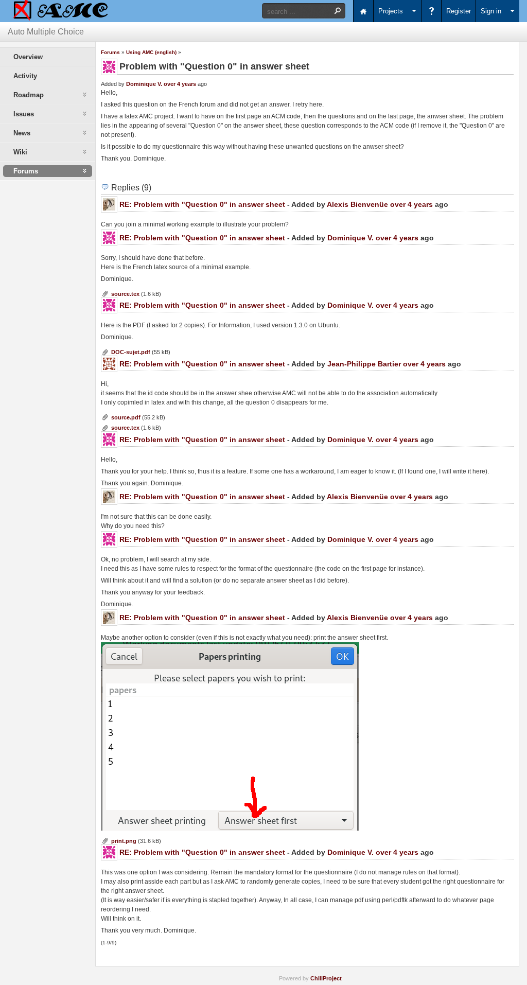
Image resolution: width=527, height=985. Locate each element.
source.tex (125, 294)
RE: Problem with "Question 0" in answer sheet (202, 204)
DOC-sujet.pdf (130, 352)
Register (458, 11)
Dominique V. (144, 84)
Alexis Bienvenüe (357, 204)
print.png (123, 841)
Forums (110, 52)
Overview (28, 57)
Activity (25, 76)
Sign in (491, 11)
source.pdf (125, 417)
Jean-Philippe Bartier (364, 364)
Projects (390, 11)
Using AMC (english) (151, 52)
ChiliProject (326, 978)
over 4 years (180, 84)
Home (363, 11)
